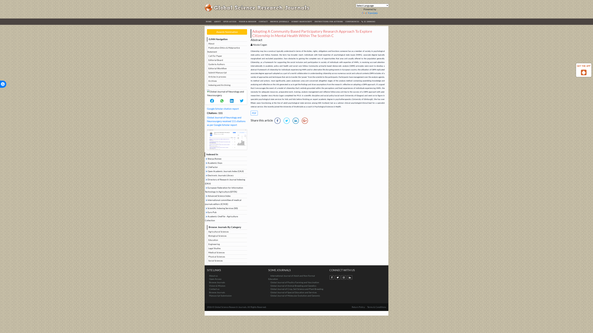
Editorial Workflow (217, 68)
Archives (212, 81)
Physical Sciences (216, 256)
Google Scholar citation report (223, 108)
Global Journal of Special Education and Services (293, 292)
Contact (263, 21)
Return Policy (358, 307)
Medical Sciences (216, 252)
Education (213, 240)
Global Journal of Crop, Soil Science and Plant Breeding (296, 289)
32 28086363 (369, 21)
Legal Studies (214, 248)
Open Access (229, 21)
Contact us (214, 289)
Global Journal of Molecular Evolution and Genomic (295, 295)
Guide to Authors (216, 64)
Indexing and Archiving (219, 85)
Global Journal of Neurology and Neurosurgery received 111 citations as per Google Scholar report (226, 121)
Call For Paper (215, 56)
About (217, 21)
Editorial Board (215, 60)
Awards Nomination (227, 31)
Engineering (214, 244)
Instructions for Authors (329, 21)
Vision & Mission (247, 21)
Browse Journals (279, 21)
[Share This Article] (212, 101)
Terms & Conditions (376, 307)
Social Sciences (215, 260)
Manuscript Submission (220, 295)
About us (213, 275)
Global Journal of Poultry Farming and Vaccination (294, 282)
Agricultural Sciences (218, 231)
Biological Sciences (217, 235)
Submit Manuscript (301, 21)
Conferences (352, 21)
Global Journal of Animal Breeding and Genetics (293, 285)
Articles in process (217, 76)
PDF (254, 113)
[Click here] (227, 139)
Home (209, 21)
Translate (373, 12)
